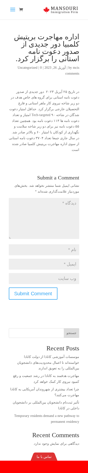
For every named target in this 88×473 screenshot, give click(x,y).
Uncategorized (27, 67)
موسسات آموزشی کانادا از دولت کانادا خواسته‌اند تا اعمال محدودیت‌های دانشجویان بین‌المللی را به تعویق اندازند (48, 362)
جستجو (71, 333)
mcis (76, 67)
